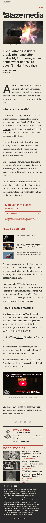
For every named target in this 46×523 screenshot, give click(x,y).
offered (19, 337)
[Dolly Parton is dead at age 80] (8, 238)
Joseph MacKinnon (28, 458)
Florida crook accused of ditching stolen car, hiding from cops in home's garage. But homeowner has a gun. (32, 474)
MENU (41, 8)
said (38, 115)
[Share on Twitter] (21, 422)
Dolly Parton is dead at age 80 (25, 236)
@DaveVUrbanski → (21, 442)
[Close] (42, 486)
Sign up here (18, 414)
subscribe (8, 2)
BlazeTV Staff (27, 468)
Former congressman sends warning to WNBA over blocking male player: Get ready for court (29, 246)
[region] (23, 503)
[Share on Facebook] (16, 422)
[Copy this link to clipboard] (29, 422)
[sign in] (1, 2)
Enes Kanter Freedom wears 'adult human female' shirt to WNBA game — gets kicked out (33, 464)
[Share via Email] (25, 422)
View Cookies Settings (22, 519)
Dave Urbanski (9, 70)
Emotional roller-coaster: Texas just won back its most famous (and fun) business (29, 253)
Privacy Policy (26, 218)
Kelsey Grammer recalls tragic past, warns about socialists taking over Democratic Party (31, 454)
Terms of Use (35, 218)
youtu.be (23, 401)
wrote (21, 314)
